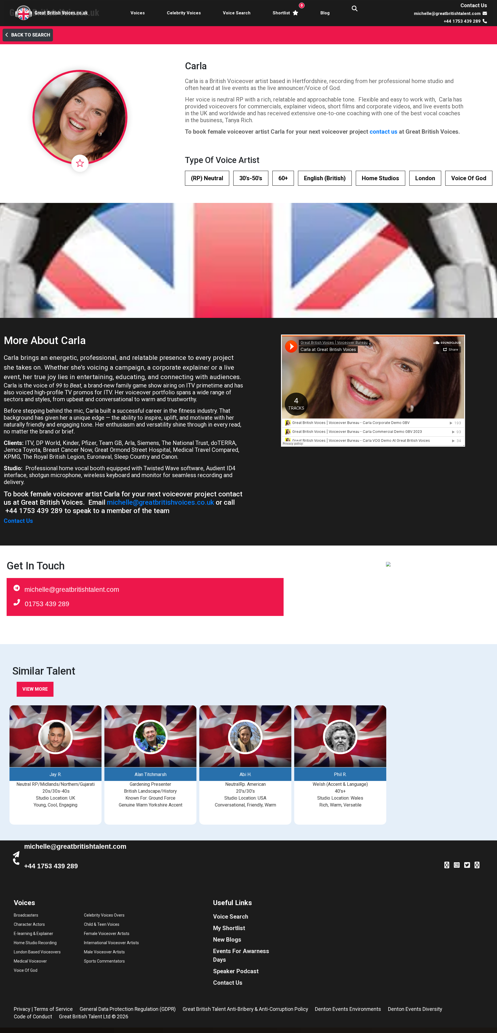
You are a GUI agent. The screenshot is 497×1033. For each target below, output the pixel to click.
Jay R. (55, 774)
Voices (138, 13)
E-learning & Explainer (33, 933)
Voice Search (237, 13)
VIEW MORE (35, 689)
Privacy (22, 1009)
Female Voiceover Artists (106, 933)
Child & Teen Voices (101, 924)
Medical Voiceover (30, 961)
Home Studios (380, 178)
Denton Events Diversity (415, 1009)
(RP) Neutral (207, 178)
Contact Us (473, 5)
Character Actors (29, 924)
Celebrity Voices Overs (104, 915)
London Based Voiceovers (37, 952)
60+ (283, 178)
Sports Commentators (104, 961)
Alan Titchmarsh (151, 774)
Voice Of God (468, 178)
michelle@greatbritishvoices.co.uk (160, 502)
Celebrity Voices (184, 13)
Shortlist (287, 9)
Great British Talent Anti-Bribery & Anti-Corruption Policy (245, 1009)
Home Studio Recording (35, 942)
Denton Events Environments (348, 1009)
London (425, 178)
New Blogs (227, 939)
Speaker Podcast (236, 971)
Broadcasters (26, 915)
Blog (325, 13)
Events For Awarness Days (241, 955)
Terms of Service (53, 1009)
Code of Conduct (33, 1016)
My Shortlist (229, 928)
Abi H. (245, 774)
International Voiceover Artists (111, 942)
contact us (383, 131)
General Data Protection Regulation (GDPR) (128, 1009)
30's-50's (250, 178)
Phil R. (340, 774)
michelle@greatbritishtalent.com (71, 589)
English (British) (325, 178)
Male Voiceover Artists (104, 952)
